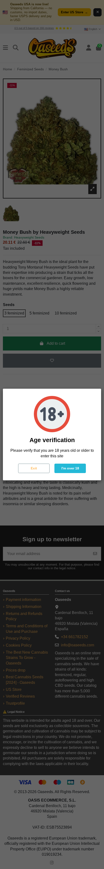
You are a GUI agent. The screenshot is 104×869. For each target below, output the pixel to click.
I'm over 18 (70, 468)
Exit (34, 468)
